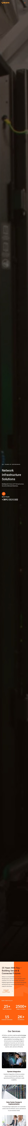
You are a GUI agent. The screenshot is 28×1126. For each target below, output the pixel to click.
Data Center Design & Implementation (14, 1103)
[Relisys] (5, 2)
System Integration (14, 1071)
